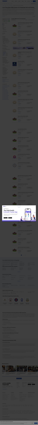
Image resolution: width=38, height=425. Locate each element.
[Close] (35, 206)
